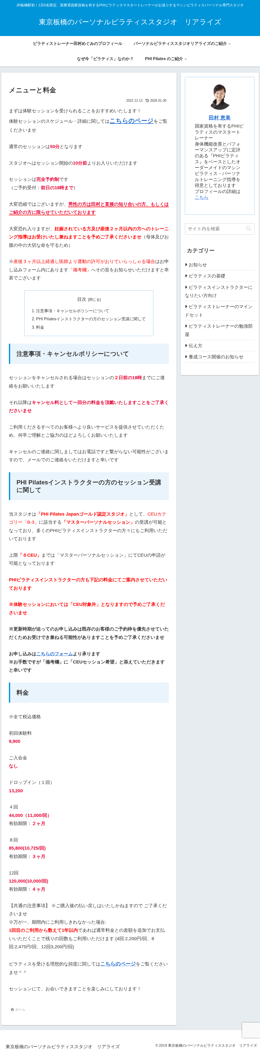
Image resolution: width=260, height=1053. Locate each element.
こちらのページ (131, 120)
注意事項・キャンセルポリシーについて (72, 310)
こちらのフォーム (54, 653)
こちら (201, 197)
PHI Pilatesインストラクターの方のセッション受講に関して (91, 319)
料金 (40, 327)
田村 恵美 (220, 117)
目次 (81, 299)
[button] (248, 229)
